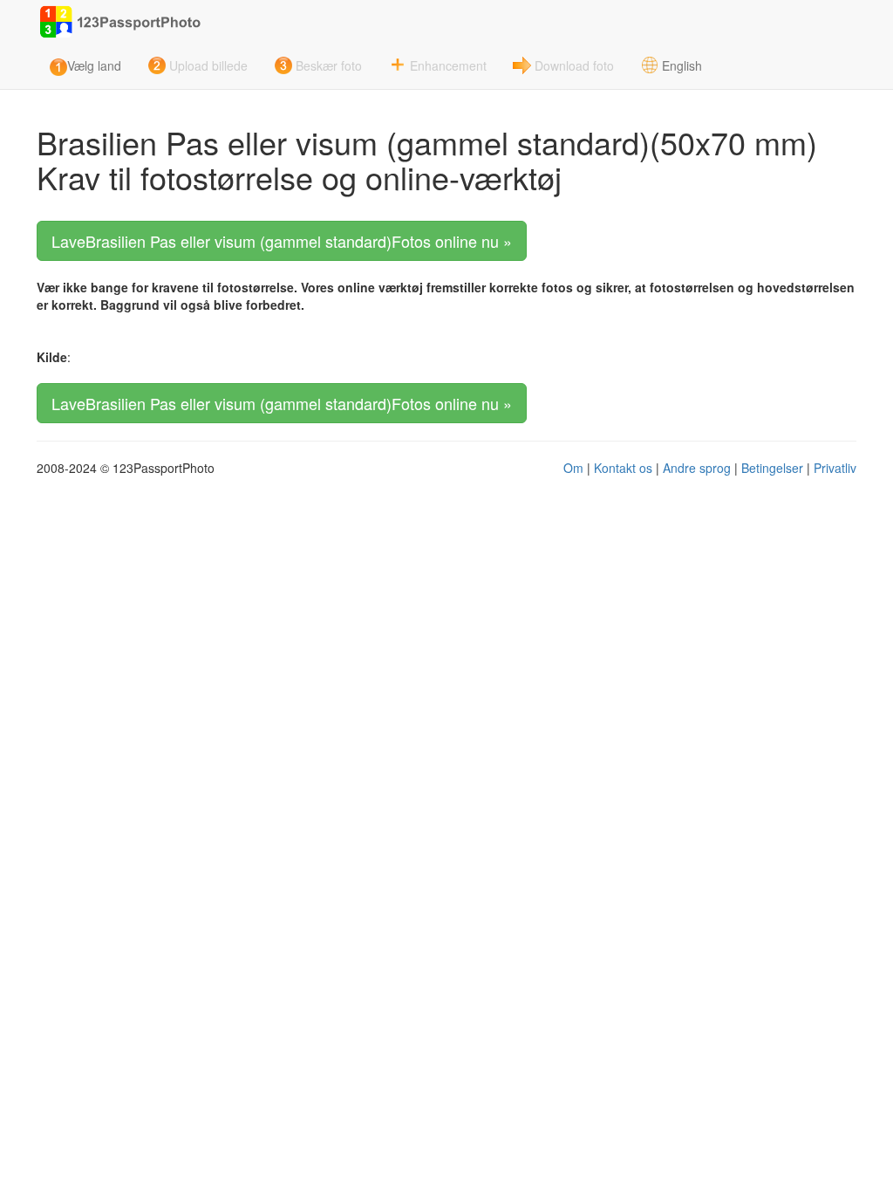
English (682, 65)
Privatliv (835, 467)
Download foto (574, 65)
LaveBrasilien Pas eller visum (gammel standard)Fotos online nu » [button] (281, 240)
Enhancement (448, 65)
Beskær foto (329, 65)
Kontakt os (623, 467)
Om (573, 467)
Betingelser (772, 467)
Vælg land (94, 65)
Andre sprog (697, 467)
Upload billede (208, 65)
